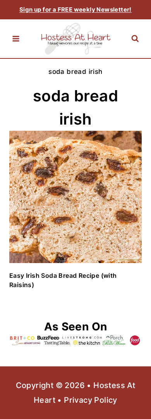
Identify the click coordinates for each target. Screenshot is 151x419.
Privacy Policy (90, 400)
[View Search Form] (135, 39)
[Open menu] (15, 38)
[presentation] (75, 197)
